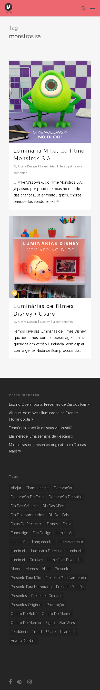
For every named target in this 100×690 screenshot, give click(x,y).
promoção (55, 605)
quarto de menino (26, 623)
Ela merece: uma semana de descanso (41, 436)
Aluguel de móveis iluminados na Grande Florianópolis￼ (43, 416)
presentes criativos (47, 596)
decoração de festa (27, 497)
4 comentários (63, 322)
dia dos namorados (27, 515)
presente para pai (70, 587)
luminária (19, 551)
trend (37, 632)
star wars (67, 623)
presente (62, 569)
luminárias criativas (27, 560)
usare (51, 632)
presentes (19, 596)
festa (67, 524)
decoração (63, 488)
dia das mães (54, 506)
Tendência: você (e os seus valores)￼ (40, 428)
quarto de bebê (24, 614)
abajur (16, 488)
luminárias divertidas (64, 560)
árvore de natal (24, 641)
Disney (45, 322)
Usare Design (27, 166)
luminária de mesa (46, 551)
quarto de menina (57, 614)
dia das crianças (24, 506)
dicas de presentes (27, 524)
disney (52, 524)
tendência (19, 632)
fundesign (19, 533)
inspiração (19, 542)
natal (46, 569)
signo (50, 623)
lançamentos (43, 542)
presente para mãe (26, 578)
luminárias (75, 551)
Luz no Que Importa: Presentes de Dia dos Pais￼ (49, 404)
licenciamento (71, 542)
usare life (68, 632)
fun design (42, 533)
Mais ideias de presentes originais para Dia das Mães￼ (47, 448)
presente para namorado (31, 587)
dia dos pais (58, 515)
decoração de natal (65, 497)
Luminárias (48, 166)
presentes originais (26, 605)
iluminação (65, 533)
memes (32, 569)
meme (16, 569)
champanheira (37, 488)
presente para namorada (65, 578)
